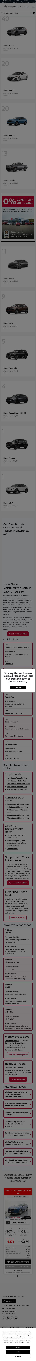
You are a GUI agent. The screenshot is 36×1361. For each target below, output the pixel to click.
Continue (18, 687)
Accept (18, 1347)
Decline (18, 1352)
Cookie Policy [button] (14, 1340)
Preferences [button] (26, 1342)
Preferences (18, 1356)
